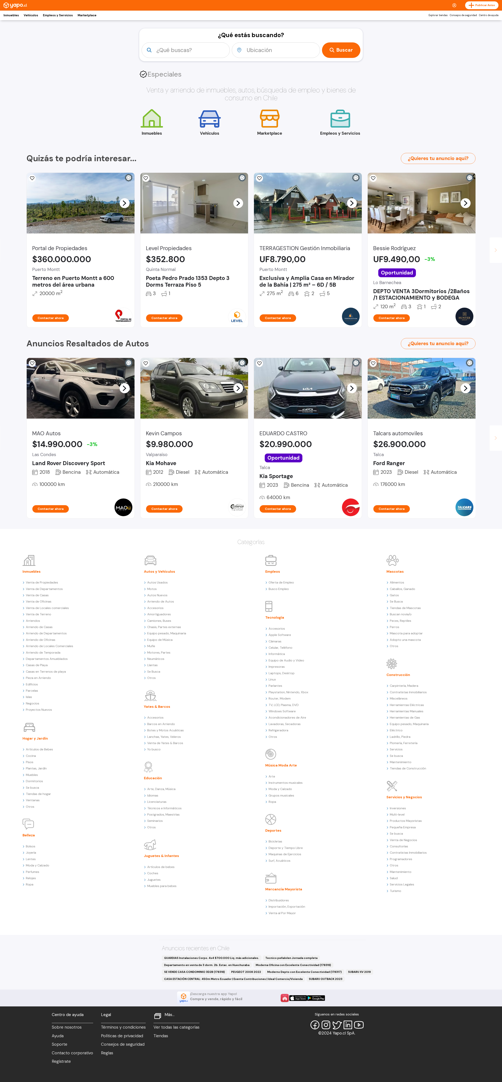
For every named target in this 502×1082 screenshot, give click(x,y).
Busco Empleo (279, 589)
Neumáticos (155, 659)
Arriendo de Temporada (43, 652)
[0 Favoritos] (259, 178)
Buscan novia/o (401, 614)
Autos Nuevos (157, 595)
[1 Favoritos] (259, 363)
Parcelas (32, 691)
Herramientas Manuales (406, 711)
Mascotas (395, 571)
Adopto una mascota (405, 640)
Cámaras (275, 641)
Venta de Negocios (403, 840)
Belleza (29, 835)
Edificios (32, 684)
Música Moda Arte (281, 765)
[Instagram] (325, 1024)
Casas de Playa (37, 665)
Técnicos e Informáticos (164, 808)
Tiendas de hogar (38, 794)
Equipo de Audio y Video (286, 660)
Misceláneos (398, 698)
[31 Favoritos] (145, 178)
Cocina (31, 756)
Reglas (107, 1053)
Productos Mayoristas (406, 821)
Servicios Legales (402, 884)
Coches (152, 873)
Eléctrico (396, 730)
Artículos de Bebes (39, 749)
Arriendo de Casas (39, 627)
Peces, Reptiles (400, 621)
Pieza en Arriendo (38, 678)
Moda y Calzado (37, 865)
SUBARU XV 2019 (359, 972)
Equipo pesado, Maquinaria (166, 633)
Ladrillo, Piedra (400, 737)
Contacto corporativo (72, 1053)
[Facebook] (314, 1024)
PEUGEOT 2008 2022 (246, 972)
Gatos (394, 595)
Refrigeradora (278, 730)
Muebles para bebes (161, 886)
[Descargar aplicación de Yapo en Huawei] (284, 997)
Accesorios (155, 608)
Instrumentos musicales (286, 783)
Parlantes (275, 686)
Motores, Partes (158, 652)
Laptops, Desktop (282, 673)
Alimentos (397, 582)
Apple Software (280, 635)
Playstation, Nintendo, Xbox (288, 692)
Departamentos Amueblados (47, 659)
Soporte (59, 1044)
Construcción (398, 674)
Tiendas (161, 1036)
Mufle (151, 646)
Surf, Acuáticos (279, 861)
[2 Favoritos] (373, 178)
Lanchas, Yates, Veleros (164, 737)
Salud (394, 878)
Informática (277, 654)
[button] (124, 203)
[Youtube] (358, 1024)
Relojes (31, 878)
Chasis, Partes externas (164, 627)
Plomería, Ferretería (403, 743)
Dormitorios (34, 781)
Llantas (152, 665)
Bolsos (30, 846)
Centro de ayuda (488, 15)
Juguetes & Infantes (161, 855)
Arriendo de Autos (160, 601)
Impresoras (277, 667)
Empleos (272, 571)
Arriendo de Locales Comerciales (49, 646)
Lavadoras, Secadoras (285, 724)
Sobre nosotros (67, 1027)
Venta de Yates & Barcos (165, 743)
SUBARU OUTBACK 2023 (325, 979)
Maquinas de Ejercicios (285, 854)
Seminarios (155, 821)
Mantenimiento (400, 762)
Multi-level (397, 814)
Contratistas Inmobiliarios (408, 692)
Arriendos (33, 621)
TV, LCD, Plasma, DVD (284, 705)
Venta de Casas (37, 595)
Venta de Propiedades (42, 582)
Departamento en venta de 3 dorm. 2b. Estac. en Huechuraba (206, 965)
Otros (30, 807)
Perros (394, 627)
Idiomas (152, 795)
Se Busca (153, 672)
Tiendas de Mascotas (405, 608)
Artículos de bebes (161, 867)
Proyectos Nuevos (39, 710)
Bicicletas (275, 841)
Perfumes (32, 872)
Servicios (396, 749)
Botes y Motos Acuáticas (165, 730)
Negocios (32, 703)
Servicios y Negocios (404, 797)
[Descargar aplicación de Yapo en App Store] (298, 998)
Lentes (31, 859)
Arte (272, 776)
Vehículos (31, 15)
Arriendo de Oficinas (40, 640)
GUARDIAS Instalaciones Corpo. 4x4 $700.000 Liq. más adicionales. (211, 958)
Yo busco (154, 749)
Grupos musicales (281, 795)
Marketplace (87, 15)
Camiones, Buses (159, 621)
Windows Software (282, 711)
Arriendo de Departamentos (46, 633)
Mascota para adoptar (406, 633)
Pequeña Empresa (403, 827)
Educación (153, 778)
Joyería (31, 853)
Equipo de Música (160, 640)
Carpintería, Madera (404, 686)
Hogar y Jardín (35, 738)
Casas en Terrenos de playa (46, 672)
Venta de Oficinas (38, 601)
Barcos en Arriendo (161, 724)
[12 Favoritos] (32, 178)
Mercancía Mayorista (283, 889)
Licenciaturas (156, 802)
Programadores (401, 859)
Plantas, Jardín (36, 768)
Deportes (273, 830)
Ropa (29, 884)
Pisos (29, 762)
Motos (152, 589)
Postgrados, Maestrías (163, 814)
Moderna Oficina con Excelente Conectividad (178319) (293, 965)
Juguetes (154, 880)
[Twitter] (336, 1024)
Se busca (32, 788)
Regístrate (61, 1061)
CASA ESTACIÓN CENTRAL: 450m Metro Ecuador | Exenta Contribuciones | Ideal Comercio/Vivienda (233, 979)
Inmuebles (11, 15)
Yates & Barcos (157, 706)
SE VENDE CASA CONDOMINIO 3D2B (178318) (194, 972)
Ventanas (33, 800)
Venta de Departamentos (44, 589)
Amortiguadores (159, 614)
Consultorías (399, 846)
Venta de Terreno (38, 614)
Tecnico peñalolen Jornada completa (291, 958)
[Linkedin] (347, 1024)
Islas (29, 697)
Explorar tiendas (438, 15)
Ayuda (58, 1036)
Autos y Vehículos (159, 571)
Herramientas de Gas (405, 717)
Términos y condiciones (123, 1027)
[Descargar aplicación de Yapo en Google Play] (316, 998)
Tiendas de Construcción (408, 768)
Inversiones (398, 808)
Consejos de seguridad (463, 15)
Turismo (395, 891)
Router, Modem (280, 698)
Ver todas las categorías (176, 1027)
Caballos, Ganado (402, 589)
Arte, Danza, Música (161, 789)
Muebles (32, 775)
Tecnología (274, 617)
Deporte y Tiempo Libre (286, 848)
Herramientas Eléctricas (407, 705)
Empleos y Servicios (58, 15)
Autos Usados (157, 582)
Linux (272, 679)
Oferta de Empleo (281, 582)
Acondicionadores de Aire (287, 717)
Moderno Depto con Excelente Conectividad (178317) (304, 972)
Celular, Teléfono (280, 648)
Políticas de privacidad (122, 1036)
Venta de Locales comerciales (47, 608)
